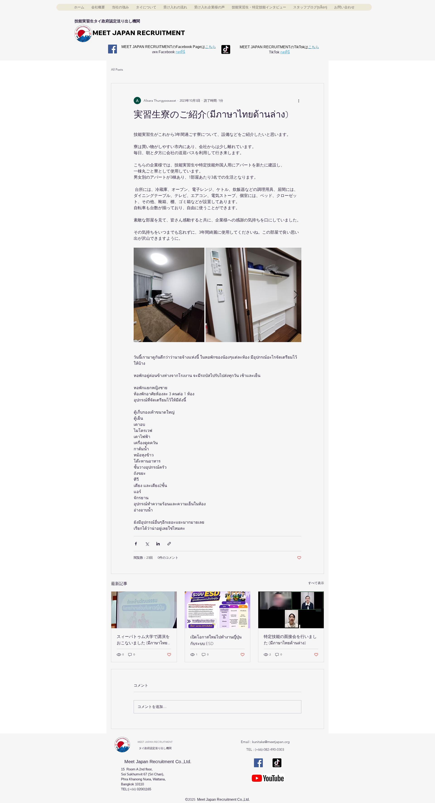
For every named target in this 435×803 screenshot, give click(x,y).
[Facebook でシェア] (136, 544)
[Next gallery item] (296, 294)
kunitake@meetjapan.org (271, 742)
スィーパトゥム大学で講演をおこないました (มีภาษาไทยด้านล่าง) (143, 640)
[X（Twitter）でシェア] (147, 544)
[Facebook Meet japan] (112, 49)
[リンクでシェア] (169, 544)
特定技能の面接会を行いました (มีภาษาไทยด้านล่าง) (290, 640)
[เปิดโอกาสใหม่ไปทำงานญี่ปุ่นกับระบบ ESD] (217, 610)
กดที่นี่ (180, 52)
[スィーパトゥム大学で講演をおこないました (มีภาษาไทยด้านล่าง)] (144, 610)
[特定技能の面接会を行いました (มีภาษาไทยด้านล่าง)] (291, 610)
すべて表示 (316, 583)
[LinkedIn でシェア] (158, 544)
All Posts (117, 69)
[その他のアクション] (298, 100)
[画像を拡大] (169, 295)
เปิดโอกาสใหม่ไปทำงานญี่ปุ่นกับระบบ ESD (216, 640)
